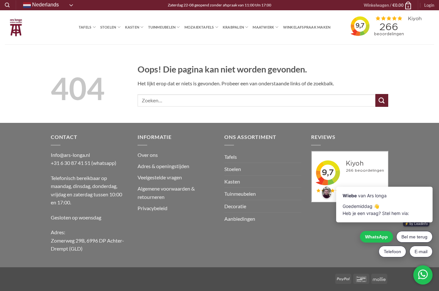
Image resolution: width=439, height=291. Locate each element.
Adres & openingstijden (163, 166)
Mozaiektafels (199, 27)
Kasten (132, 27)
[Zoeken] (7, 5)
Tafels (85, 27)
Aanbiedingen (239, 219)
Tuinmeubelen (162, 27)
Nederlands (45, 4)
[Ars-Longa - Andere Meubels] (37, 27)
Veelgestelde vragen (160, 177)
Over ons (148, 155)
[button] (388, 5)
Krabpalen (233, 27)
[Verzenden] (381, 100)
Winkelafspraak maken (306, 27)
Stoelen (108, 27)
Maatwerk (263, 27)
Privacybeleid (152, 208)
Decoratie (235, 206)
